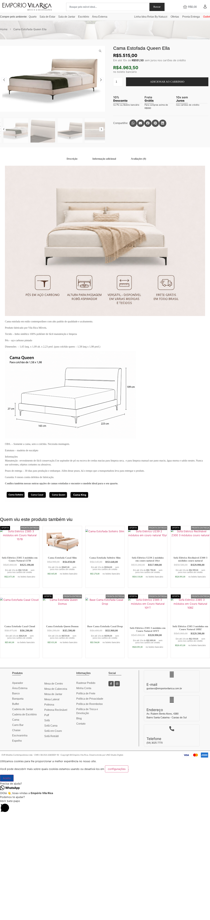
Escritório (83, 16)
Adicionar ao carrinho (167, 81)
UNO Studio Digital (114, 755)
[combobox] (107, 7)
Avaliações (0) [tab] (138, 158)
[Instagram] (117, 683)
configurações (117, 769)
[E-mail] (171, 674)
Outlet (206, 16)
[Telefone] (171, 728)
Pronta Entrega (191, 16)
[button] (4, 79)
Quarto (33, 16)
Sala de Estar (47, 16)
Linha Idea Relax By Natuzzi (150, 16)
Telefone (154, 739)
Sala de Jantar (66, 16)
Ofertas (175, 16)
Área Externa (99, 16)
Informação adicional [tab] (104, 158)
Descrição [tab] (72, 158)
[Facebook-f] (111, 683)
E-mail (152, 684)
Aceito (7, 778)
